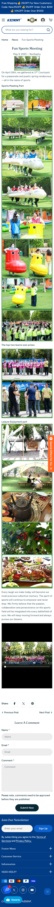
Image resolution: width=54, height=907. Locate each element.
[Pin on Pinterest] (32, 703)
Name (6, 730)
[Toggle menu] (3, 20)
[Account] (42, 20)
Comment (8, 760)
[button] (51, 453)
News (15, 39)
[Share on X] (23, 703)
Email (5, 745)
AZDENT (26, 901)
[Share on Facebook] (14, 703)
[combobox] (27, 30)
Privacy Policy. (24, 840)
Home (5, 39)
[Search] (48, 30)
